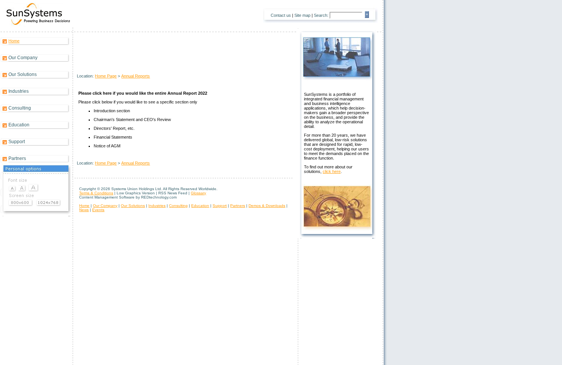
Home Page (106, 76)
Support (16, 141)
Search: (321, 15)
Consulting (19, 108)
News (84, 210)
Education (18, 125)
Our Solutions (22, 74)
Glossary (198, 193)
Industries (18, 91)
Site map (302, 15)
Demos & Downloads (267, 205)
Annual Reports (135, 76)
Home (13, 41)
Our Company (22, 57)
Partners (17, 158)
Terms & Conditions (96, 193)
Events (98, 210)
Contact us (281, 15)
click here (332, 171)
